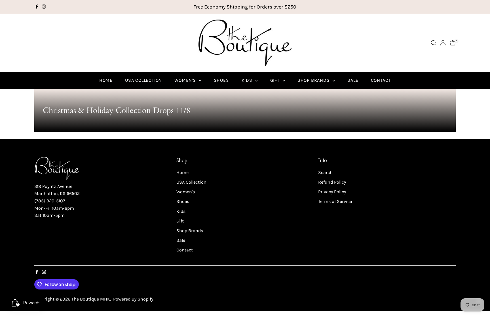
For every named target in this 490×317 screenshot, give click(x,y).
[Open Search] (433, 42)
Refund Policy (332, 182)
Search (325, 172)
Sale (352, 80)
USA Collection (143, 80)
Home (106, 80)
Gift (275, 80)
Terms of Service (335, 201)
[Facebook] (36, 7)
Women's (185, 80)
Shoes (221, 80)
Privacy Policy (332, 191)
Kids (248, 80)
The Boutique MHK (90, 299)
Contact (381, 80)
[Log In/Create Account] (442, 42)
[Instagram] (44, 7)
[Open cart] (453, 42)
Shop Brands (314, 80)
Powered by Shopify (133, 299)
